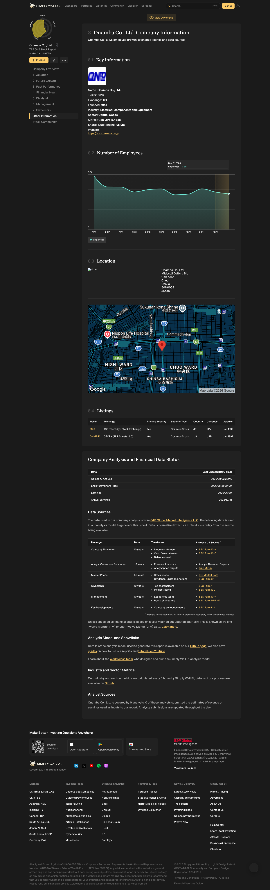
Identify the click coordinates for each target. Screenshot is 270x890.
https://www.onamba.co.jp (103, 133)
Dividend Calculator (149, 809)
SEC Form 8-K (207, 607)
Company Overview (46, 69)
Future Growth (44, 80)
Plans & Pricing (219, 791)
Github (109, 683)
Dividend (40, 98)
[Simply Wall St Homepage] (44, 6)
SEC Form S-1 (206, 578)
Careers (215, 815)
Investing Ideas (183, 809)
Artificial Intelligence (77, 822)
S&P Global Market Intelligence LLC (174, 520)
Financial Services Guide (188, 883)
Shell (104, 803)
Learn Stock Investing (223, 831)
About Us (215, 803)
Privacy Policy (209, 877)
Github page (198, 646)
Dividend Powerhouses (79, 797)
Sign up (228, 6)
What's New (181, 822)
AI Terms (224, 877)
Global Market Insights (187, 797)
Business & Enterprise (223, 843)
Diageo (106, 815)
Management (43, 104)
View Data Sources (185, 768)
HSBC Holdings (110, 797)
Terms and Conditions (186, 877)
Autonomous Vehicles (78, 815)
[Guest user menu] (238, 6)
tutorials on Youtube (151, 651)
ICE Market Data (208, 575)
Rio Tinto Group (111, 822)
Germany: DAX (37, 840)
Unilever (106, 809)
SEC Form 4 (206, 585)
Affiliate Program (220, 837)
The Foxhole (181, 803)
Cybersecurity (74, 834)
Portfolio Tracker (147, 791)
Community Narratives (187, 815)
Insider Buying (74, 803)
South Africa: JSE (39, 822)
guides (92, 651)
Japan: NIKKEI (37, 828)
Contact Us (217, 809)
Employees (98, 239)
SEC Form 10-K (207, 549)
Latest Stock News (185, 791)
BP (103, 834)
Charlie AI (216, 849)
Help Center (217, 824)
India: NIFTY (36, 809)
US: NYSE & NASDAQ (41, 791)
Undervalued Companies (80, 791)
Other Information (45, 116)
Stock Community (45, 122)
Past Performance (46, 86)
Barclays (107, 840)
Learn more (169, 626)
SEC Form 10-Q (208, 553)
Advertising (216, 797)
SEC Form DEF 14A (209, 600)
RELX (105, 828)
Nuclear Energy (74, 809)
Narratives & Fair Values (152, 803)
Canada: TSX (36, 815)
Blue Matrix (205, 568)
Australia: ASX (37, 803)
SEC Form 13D (207, 589)
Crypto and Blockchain (79, 828)
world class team (121, 659)
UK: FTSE (34, 797)
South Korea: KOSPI (41, 834)
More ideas (72, 840)
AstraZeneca (109, 791)
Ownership (42, 110)
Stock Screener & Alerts (152, 797)
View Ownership (163, 17)
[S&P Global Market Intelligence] (185, 742)
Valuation (40, 75)
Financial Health (45, 92)
